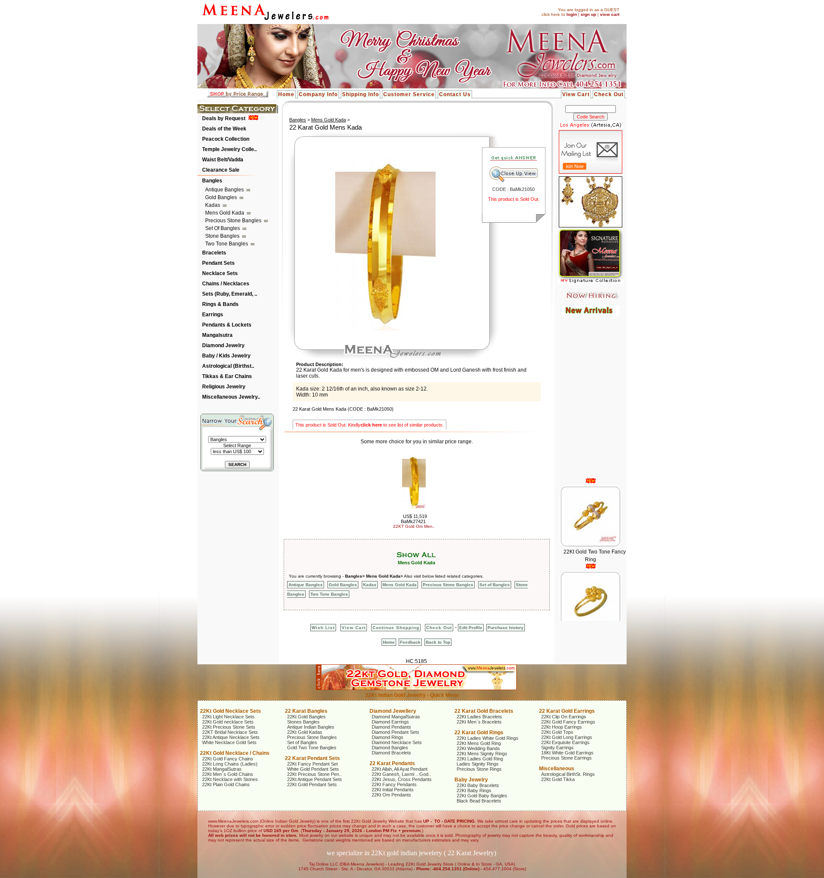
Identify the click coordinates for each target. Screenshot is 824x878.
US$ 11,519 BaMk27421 (414, 519)
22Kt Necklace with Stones (230, 779)
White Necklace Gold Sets (229, 742)
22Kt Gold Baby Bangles (482, 795)
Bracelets (214, 253)
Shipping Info (360, 94)
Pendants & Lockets (226, 325)
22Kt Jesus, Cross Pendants (402, 779)
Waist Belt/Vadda (222, 160)
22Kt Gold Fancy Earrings (568, 721)
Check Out (609, 94)
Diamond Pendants (391, 727)
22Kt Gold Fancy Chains (227, 758)
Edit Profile (470, 627)
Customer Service (409, 94)
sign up (588, 14)
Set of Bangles (223, 228)
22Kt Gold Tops (557, 732)
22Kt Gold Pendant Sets (312, 784)
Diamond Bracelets (391, 752)
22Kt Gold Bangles (306, 716)
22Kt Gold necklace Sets (228, 721)
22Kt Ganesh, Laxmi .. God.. (401, 774)
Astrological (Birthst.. (228, 366)
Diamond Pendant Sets (395, 732)
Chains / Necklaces (225, 284)
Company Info (318, 94)
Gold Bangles (221, 197)
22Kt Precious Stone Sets (228, 727)
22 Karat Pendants (392, 763)
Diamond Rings (387, 737)
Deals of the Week (224, 129)
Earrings (212, 315)
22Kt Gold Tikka (558, 779)
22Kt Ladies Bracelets (479, 716)
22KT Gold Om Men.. (414, 526)
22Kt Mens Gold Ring (479, 743)
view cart (609, 14)
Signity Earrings (557, 747)
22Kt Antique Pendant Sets (314, 779)
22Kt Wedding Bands (478, 748)
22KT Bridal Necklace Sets (230, 732)
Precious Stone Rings (479, 769)
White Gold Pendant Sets (313, 769)
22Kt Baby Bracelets (478, 785)
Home (286, 94)
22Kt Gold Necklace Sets (230, 711)
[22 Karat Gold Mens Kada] (385, 329)
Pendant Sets (218, 263)
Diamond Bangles (390, 747)
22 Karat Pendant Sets (312, 758)
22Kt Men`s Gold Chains (227, 774)
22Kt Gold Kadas (304, 732)
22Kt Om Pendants (391, 794)
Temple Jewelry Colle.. (229, 149)
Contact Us (455, 94)
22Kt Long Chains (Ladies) (230, 763)
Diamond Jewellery (393, 711)
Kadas (213, 205)
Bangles (212, 181)
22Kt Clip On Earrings (563, 716)
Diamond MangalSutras (396, 716)
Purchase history (506, 627)
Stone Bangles (223, 236)
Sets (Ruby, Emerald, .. (229, 294)
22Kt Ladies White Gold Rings (487, 738)
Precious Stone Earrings (566, 757)
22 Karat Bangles (306, 711)
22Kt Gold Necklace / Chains (235, 753)
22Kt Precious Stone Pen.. (314, 774)
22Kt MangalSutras (222, 769)
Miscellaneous (556, 769)
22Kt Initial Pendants (393, 789)
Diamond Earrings (390, 721)
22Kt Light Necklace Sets (228, 716)
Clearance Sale (220, 170)
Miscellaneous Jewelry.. (231, 397)
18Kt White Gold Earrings (567, 752)
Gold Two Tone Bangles (311, 747)
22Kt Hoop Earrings (561, 727)
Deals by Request (223, 118)
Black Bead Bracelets (479, 800)
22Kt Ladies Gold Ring (480, 758)
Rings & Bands (220, 304)
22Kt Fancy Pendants (394, 784)
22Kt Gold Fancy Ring (594, 620)
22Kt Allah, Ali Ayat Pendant (399, 769)
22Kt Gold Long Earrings (566, 737)
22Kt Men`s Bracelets (479, 721)
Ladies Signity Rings (478, 763)
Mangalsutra (217, 335)
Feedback (410, 642)
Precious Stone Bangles (234, 221)
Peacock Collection (225, 139)
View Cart (576, 94)
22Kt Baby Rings (474, 790)
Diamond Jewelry (223, 345)
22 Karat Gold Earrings (567, 711)
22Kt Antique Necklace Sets (231, 737)
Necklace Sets (220, 273)
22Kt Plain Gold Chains (226, 784)
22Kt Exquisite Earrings (565, 742)
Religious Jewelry (223, 387)
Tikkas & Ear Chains (227, 376)
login (571, 14)
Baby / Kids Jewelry (226, 356)
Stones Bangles (303, 721)
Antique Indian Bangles (310, 727)
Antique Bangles (225, 190)
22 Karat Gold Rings (478, 733)
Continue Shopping (396, 627)
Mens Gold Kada (225, 213)
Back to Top (438, 642)
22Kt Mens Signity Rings (482, 753)
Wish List (323, 627)
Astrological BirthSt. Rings (568, 774)
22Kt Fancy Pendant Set (312, 763)
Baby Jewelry (471, 780)
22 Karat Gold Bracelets (483, 711)
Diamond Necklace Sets (397, 742)
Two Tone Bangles (227, 244)
